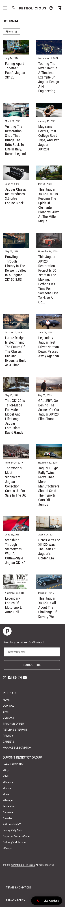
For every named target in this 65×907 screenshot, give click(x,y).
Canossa (8, 812)
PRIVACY (8, 735)
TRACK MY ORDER (13, 723)
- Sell (5, 776)
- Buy (6, 770)
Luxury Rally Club (12, 830)
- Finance (8, 782)
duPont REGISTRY (13, 764)
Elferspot (8, 848)
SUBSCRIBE (32, 665)
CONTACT (8, 717)
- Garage (8, 800)
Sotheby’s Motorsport (15, 842)
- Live (6, 794)
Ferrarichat (9, 806)
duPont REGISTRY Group (23, 865)
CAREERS (8, 741)
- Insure (7, 788)
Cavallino (8, 818)
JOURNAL (8, 705)
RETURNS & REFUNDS (15, 729)
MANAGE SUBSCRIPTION (17, 747)
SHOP (6, 711)
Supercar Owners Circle (16, 836)
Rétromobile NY (12, 824)
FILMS (6, 699)
